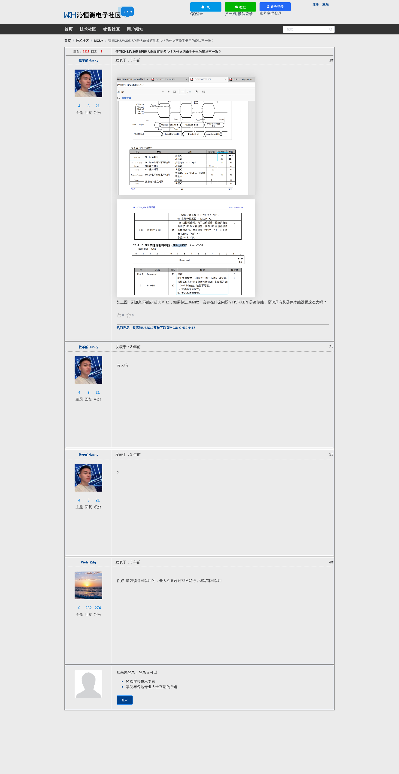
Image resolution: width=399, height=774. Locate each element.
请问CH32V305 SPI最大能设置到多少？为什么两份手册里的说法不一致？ (161, 41)
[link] (67, 41)
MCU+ (98, 41)
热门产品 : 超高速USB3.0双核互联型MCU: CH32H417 (156, 328)
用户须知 (135, 29)
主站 (325, 4)
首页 (68, 29)
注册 (315, 4)
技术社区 (88, 29)
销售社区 (111, 29)
